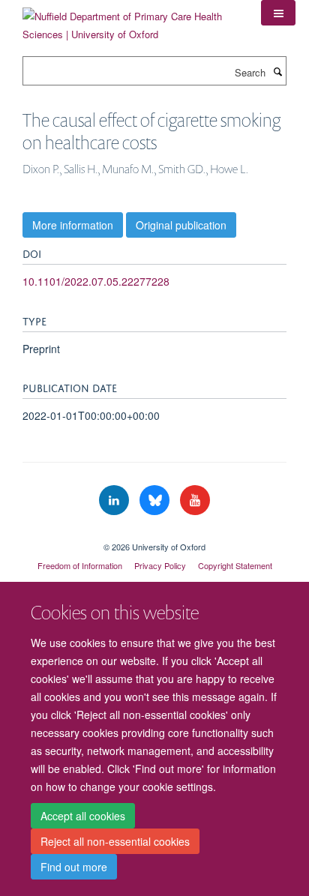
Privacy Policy (160, 565)
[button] (278, 12)
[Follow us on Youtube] (195, 500)
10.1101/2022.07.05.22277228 (96, 281)
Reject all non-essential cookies (115, 841)
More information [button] (72, 224)
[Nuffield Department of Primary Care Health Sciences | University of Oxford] (130, 20)
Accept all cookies (82, 815)
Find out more (73, 866)
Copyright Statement (235, 565)
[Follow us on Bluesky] (156, 500)
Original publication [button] (181, 224)
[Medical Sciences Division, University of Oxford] (154, 534)
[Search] (277, 71)
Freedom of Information (80, 565)
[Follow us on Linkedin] (115, 500)
